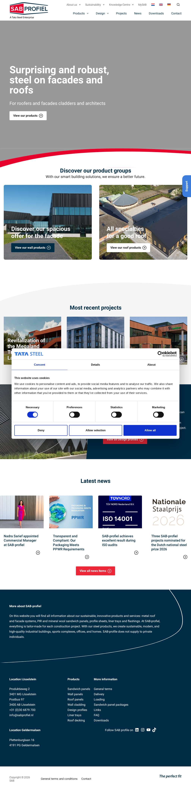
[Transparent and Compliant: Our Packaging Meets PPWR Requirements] (71, 512)
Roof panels (75, 699)
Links (97, 710)
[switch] (74, 415)
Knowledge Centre (119, 4)
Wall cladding (76, 704)
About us (72, 4)
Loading (99, 699)
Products (79, 13)
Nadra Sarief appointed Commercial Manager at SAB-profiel (21, 540)
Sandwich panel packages (111, 704)
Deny (41, 430)
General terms (103, 689)
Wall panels (75, 694)
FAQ (96, 715)
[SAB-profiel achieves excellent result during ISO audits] (120, 512)
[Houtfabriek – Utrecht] (95, 341)
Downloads (156, 13)
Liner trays (74, 715)
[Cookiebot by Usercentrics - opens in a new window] (160, 354)
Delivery (99, 694)
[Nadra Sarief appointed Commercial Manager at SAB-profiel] (22, 512)
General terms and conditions (59, 778)
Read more (22, 552)
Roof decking (76, 720)
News (137, 13)
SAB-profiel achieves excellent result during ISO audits (118, 540)
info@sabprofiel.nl (21, 715)
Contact (176, 13)
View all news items (93, 571)
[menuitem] (153, 4)
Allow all (150, 430)
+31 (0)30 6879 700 (22, 710)
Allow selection (96, 430)
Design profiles (77, 710)
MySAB (142, 4)
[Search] (178, 4)
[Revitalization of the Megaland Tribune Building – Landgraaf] (32, 341)
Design (100, 13)
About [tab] (151, 364)
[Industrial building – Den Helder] (158, 341)
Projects (121, 13)
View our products (25, 115)
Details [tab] (95, 364)
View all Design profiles (122, 439)
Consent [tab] (39, 364)
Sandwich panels (79, 689)
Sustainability (93, 4)
